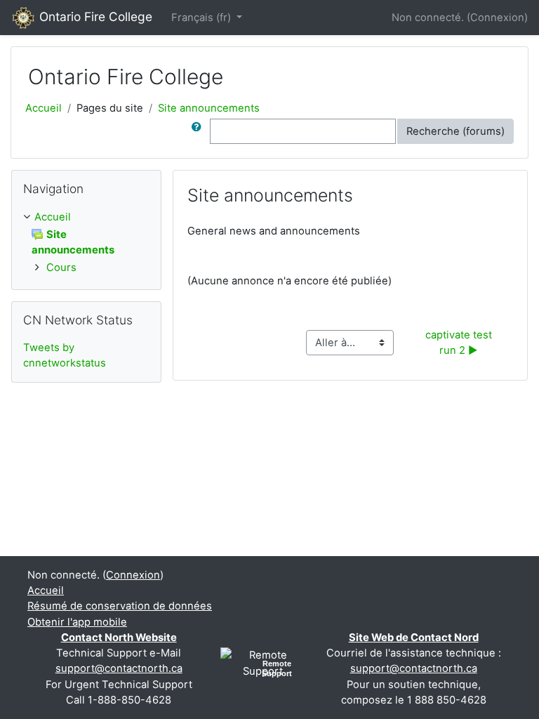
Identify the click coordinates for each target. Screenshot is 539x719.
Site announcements (209, 108)
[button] (199, 131)
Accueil (43, 108)
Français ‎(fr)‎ (202, 17)
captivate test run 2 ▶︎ (460, 343)
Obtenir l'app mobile (77, 622)
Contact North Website (119, 637)
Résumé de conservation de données (119, 606)
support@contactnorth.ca (118, 668)
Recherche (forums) (455, 131)
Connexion (497, 17)
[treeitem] (86, 217)
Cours (61, 267)
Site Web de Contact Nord (414, 637)
